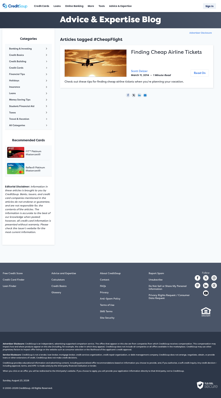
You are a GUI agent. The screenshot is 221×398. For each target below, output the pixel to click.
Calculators (58, 279)
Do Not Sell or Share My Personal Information (168, 287)
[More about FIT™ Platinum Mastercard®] (20, 153)
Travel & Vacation (19, 118)
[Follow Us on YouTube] (206, 293)
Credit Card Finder (13, 279)
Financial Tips (17, 74)
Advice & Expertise (120, 6)
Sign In (209, 6)
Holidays (14, 80)
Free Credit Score (13, 273)
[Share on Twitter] (134, 95)
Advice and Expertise (63, 273)
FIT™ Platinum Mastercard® (33, 153)
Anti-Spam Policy (110, 298)
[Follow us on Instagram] (214, 278)
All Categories (17, 125)
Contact (104, 279)
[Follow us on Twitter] (206, 278)
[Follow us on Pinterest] (197, 285)
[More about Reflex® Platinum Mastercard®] (20, 169)
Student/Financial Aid (21, 106)
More (91, 6)
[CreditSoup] (15, 6)
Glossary (56, 292)
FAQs (103, 286)
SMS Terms (106, 311)
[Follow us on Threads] (214, 285)
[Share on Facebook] (128, 95)
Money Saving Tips (19, 99)
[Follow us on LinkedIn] (206, 285)
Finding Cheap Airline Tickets (166, 52)
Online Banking (74, 6)
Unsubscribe (155, 279)
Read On (200, 73)
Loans (12, 93)
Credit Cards (16, 67)
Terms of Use (107, 305)
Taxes (12, 112)
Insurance (14, 86)
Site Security (107, 317)
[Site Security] (207, 385)
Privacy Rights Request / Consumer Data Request (169, 296)
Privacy (104, 292)
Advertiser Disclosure (200, 32)
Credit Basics (16, 55)
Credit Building (17, 61)
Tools (102, 6)
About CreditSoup (110, 273)
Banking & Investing (20, 48)
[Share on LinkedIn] (139, 95)
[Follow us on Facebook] (197, 278)
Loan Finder (9, 286)
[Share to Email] (145, 95)
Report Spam (156, 273)
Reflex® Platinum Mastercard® (35, 169)
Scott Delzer (139, 71)
